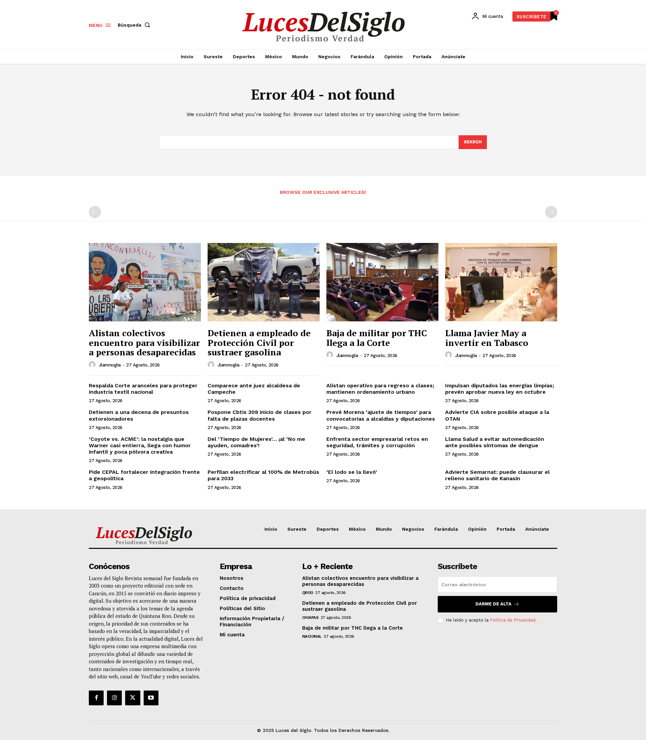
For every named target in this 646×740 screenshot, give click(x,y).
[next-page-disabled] (551, 212)
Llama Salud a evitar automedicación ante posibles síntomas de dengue (494, 442)
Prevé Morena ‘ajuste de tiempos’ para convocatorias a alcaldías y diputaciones (380, 415)
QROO (307, 592)
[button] (135, 25)
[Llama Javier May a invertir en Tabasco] (501, 282)
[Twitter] (132, 698)
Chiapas (310, 617)
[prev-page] (95, 212)
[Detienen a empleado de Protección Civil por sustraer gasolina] (264, 282)
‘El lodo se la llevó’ (351, 472)
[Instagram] (114, 698)
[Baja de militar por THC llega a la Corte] (382, 282)
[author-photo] (93, 364)
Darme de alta (493, 603)
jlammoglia (110, 364)
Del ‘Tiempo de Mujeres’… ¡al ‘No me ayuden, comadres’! (256, 442)
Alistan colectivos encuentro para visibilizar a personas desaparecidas (144, 342)
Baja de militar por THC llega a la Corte (376, 337)
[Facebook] (96, 698)
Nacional (312, 636)
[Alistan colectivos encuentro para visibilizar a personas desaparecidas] (145, 282)
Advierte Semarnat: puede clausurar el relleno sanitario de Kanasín (497, 475)
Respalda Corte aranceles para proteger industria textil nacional (143, 388)
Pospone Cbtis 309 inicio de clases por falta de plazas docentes (260, 415)
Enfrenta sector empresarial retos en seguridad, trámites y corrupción (377, 442)
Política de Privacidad (512, 620)
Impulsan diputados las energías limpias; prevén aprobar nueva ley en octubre (499, 388)
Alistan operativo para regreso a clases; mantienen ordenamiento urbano (380, 388)
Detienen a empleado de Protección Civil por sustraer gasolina (259, 342)
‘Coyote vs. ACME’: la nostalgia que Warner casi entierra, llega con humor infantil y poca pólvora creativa (140, 445)
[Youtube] (151, 698)
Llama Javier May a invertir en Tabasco (486, 337)
